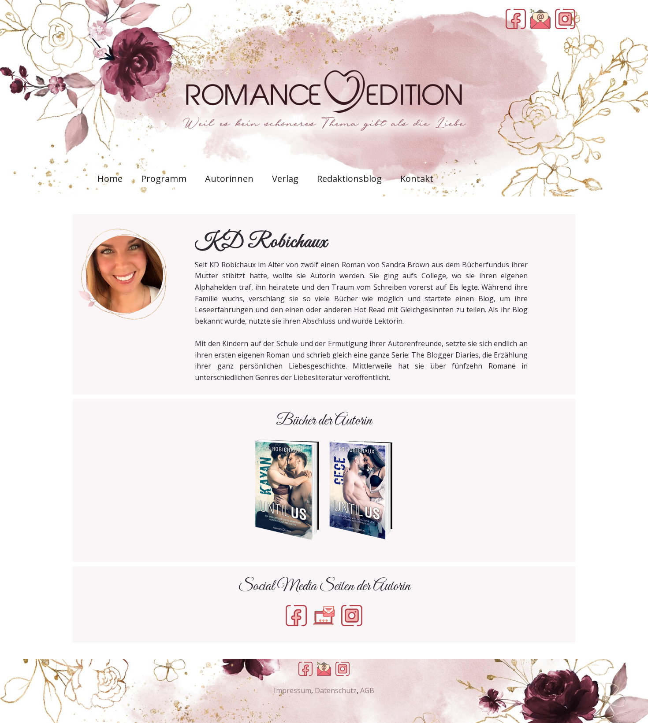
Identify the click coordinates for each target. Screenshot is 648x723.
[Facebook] (296, 615)
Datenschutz (336, 690)
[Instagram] (351, 615)
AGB (367, 690)
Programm (163, 178)
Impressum (292, 690)
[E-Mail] (540, 19)
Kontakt (416, 178)
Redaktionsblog (349, 178)
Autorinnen (229, 178)
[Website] (324, 615)
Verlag (285, 178)
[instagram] (565, 19)
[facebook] (516, 19)
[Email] (324, 669)
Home (110, 178)
